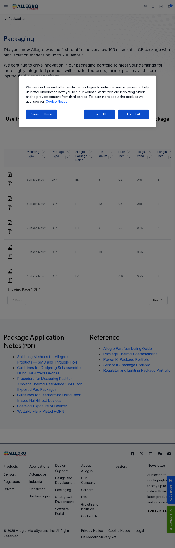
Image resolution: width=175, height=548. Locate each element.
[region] (87, 101)
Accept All (133, 114)
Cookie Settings (41, 114)
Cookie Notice (56, 101)
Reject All (99, 114)
